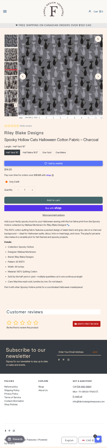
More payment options (53, 215)
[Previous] (23, 76)
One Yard (46, 152)
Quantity (8, 189)
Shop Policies (11, 404)
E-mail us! (77, 396)
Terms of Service (12, 397)
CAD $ (90, 440)
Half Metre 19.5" (30, 152)
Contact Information (14, 401)
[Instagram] (69, 360)
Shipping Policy (12, 390)
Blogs (41, 386)
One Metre (61, 152)
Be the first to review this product (22, 327)
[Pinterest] (63, 360)
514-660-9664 (84, 386)
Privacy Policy (11, 393)
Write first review (88, 323)
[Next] (98, 76)
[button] (53, 163)
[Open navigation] (22, 11)
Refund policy (11, 386)
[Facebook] (58, 360)
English (69, 440)
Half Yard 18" (12, 152)
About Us (43, 390)
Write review (26, 125)
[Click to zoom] (98, 39)
